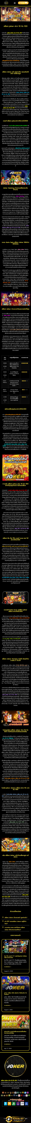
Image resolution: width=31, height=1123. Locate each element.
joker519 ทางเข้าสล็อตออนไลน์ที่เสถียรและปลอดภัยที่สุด (15, 1032)
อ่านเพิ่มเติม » (7, 967)
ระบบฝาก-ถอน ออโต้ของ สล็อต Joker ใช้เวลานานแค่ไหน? (15, 928)
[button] (14, 3)
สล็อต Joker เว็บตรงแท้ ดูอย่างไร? (16, 917)
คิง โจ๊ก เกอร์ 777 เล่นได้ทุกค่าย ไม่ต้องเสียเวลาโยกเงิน (15, 957)
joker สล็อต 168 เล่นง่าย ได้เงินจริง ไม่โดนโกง (15, 993)
